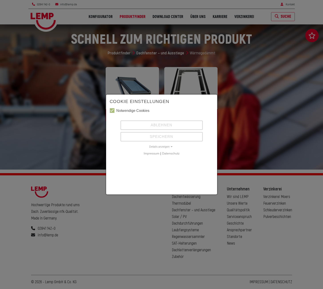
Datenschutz (171, 153)
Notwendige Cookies (132, 111)
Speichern (161, 137)
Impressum (151, 153)
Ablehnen (161, 125)
